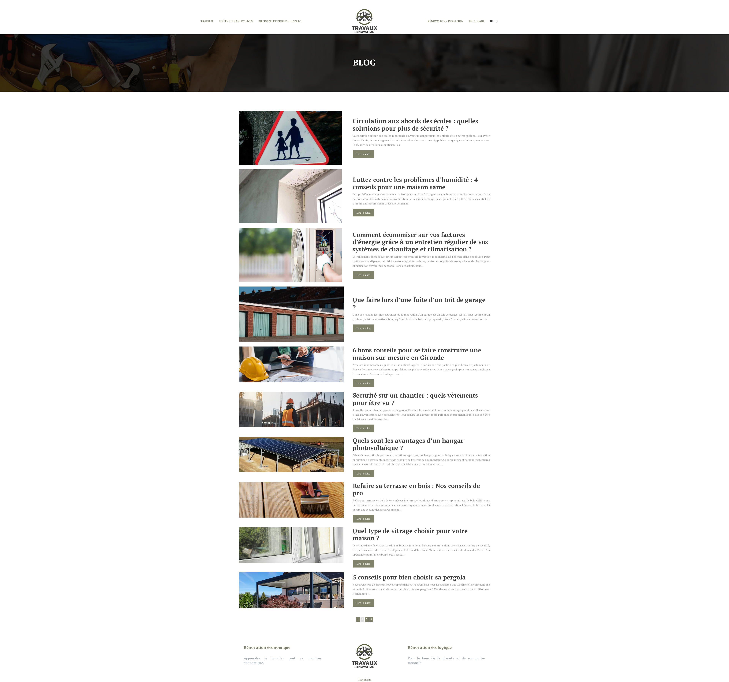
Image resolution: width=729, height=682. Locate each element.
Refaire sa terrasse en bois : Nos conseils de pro (416, 489)
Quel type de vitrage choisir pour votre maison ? (410, 534)
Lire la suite (363, 154)
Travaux (206, 21)
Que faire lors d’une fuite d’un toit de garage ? (419, 303)
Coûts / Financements (236, 21)
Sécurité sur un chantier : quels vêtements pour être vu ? (415, 399)
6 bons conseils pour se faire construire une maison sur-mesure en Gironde (417, 353)
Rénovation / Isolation (445, 21)
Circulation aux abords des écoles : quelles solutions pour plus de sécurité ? (415, 124)
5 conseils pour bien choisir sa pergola (409, 577)
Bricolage (476, 21)
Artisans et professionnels (279, 21)
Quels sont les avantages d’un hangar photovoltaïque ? (408, 444)
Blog (494, 21)
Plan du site (365, 679)
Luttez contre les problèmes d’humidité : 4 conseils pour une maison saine (415, 183)
